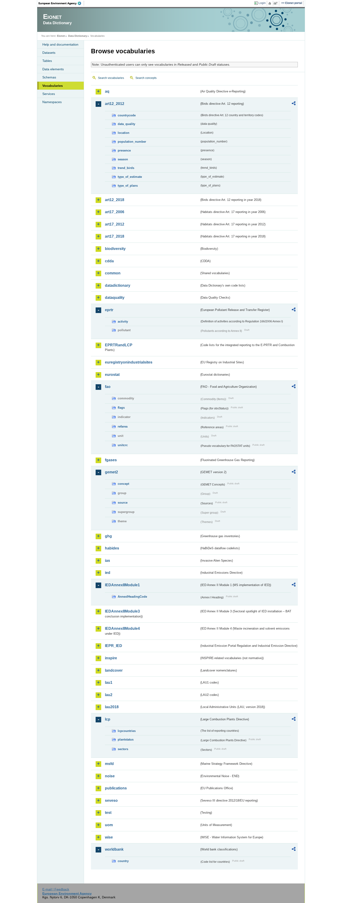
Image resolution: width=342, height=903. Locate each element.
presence (124, 150)
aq (107, 91)
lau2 (108, 695)
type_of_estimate (130, 177)
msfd (109, 764)
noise (110, 776)
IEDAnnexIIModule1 (122, 585)
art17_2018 (114, 236)
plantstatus (126, 739)
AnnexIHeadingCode (132, 596)
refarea (122, 426)
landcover (114, 670)
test (108, 813)
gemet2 (111, 472)
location (123, 133)
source (122, 502)
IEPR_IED (113, 646)
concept (123, 483)
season (123, 159)
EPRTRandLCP (118, 345)
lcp (107, 719)
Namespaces (52, 102)
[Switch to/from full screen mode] (276, 3)
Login (262, 3)
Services (48, 94)
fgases (111, 460)
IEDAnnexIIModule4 (122, 628)
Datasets (48, 52)
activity (123, 321)
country (123, 861)
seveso (111, 800)
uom (109, 825)
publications (116, 788)
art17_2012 (114, 224)
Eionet (61, 35)
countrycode (127, 115)
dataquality (114, 298)
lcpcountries (127, 731)
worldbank (114, 849)
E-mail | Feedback (55, 889)
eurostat (112, 375)
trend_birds (126, 168)
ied (107, 573)
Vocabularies (52, 86)
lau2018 (112, 707)
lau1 (108, 682)
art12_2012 (114, 104)
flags (121, 407)
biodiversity (115, 249)
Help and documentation (60, 44)
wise (109, 837)
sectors (123, 749)
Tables (47, 61)
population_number (132, 141)
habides (112, 548)
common (113, 273)
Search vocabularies (111, 78)
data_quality (126, 124)
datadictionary (117, 285)
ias (107, 561)
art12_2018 (114, 200)
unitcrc (123, 445)
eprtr (109, 310)
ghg (108, 536)
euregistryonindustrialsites (128, 362)
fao (108, 387)
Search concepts (146, 78)
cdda (109, 261)
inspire (111, 658)
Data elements (53, 69)
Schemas (49, 77)
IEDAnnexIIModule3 (122, 611)
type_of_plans (128, 185)
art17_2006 (114, 212)
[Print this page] (270, 3)
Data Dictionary (77, 35)
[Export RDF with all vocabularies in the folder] (293, 104)
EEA (61, 3)
